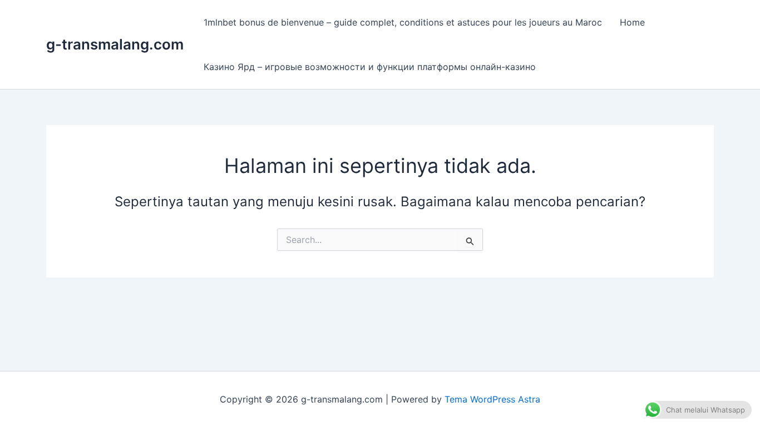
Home (632, 22)
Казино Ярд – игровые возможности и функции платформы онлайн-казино (370, 66)
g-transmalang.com (115, 44)
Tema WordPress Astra (492, 399)
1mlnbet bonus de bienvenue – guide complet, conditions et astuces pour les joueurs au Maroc (403, 22)
